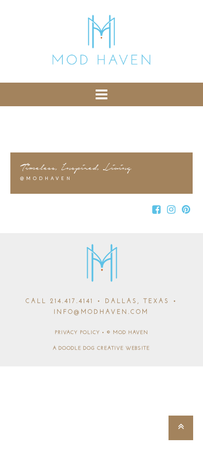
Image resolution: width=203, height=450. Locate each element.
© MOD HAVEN (127, 332)
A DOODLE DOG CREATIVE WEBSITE (101, 348)
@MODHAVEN (46, 178)
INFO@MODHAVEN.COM (101, 312)
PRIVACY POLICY (77, 332)
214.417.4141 (72, 301)
